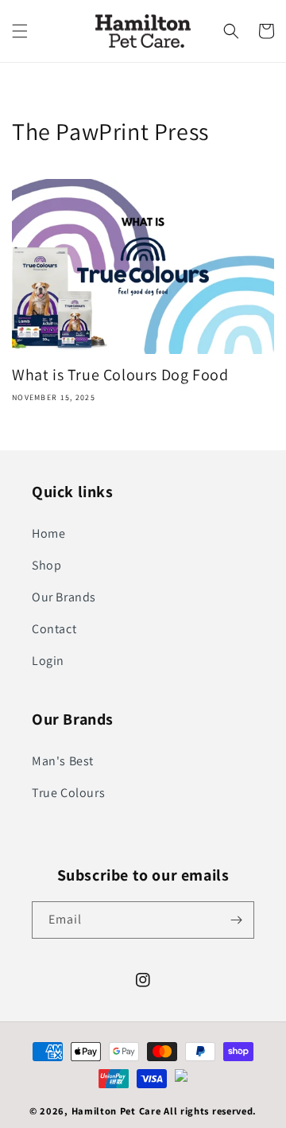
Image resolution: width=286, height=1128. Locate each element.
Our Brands (64, 597)
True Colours (68, 792)
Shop (46, 565)
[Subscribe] (235, 920)
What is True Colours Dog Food (120, 374)
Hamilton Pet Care (116, 1111)
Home (48, 533)
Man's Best (63, 761)
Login (48, 660)
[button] (19, 31)
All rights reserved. (210, 1111)
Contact (54, 628)
